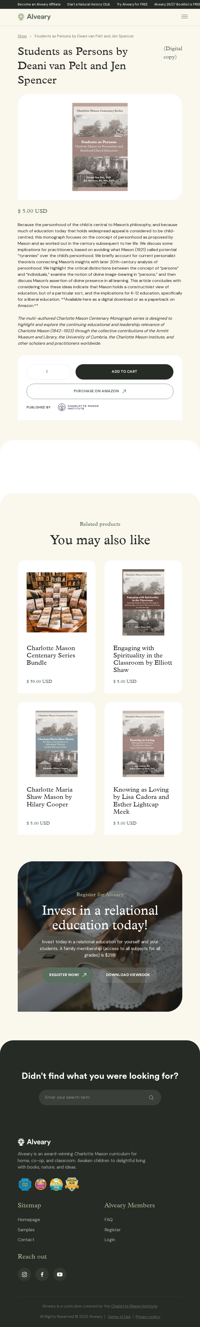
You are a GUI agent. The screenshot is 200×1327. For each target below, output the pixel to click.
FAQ (108, 1219)
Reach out (32, 1256)
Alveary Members (129, 1205)
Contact (26, 1239)
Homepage (29, 1219)
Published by (39, 407)
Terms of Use (119, 1316)
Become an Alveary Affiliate (39, 4)
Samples (26, 1230)
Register (112, 1230)
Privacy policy (148, 1316)
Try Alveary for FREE (132, 4)
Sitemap (29, 1205)
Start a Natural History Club (88, 4)
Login (109, 1239)
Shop (22, 36)
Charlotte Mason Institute (134, 1306)
